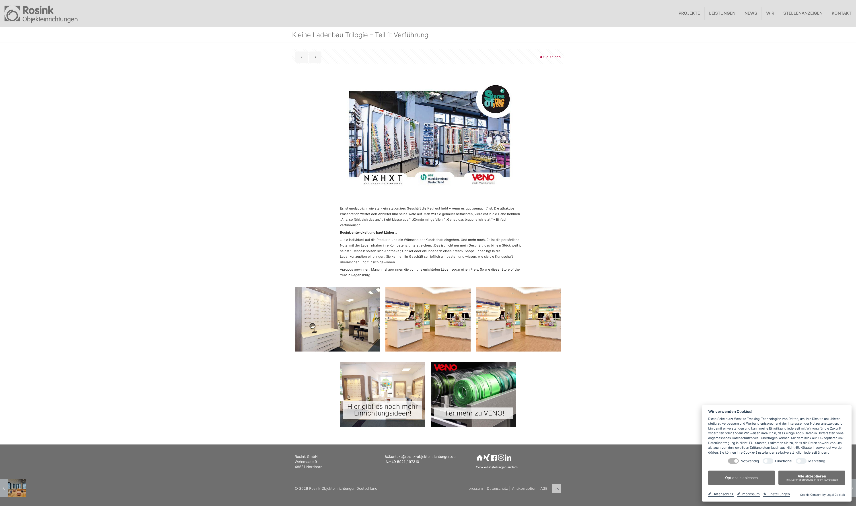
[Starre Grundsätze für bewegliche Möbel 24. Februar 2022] (13, 488)
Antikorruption (524, 488)
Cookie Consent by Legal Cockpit (822, 494)
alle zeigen (552, 57)
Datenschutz (497, 488)
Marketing (816, 461)
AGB (543, 488)
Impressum (474, 488)
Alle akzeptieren (812, 477)
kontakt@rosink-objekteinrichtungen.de (422, 456)
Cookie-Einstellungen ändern (497, 467)
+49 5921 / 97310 (404, 461)
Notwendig (750, 461)
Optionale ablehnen (741, 477)
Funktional (783, 461)
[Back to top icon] (556, 488)
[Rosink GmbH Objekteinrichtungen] (41, 13)
